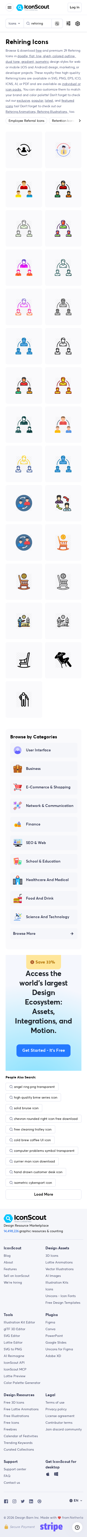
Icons (49, 1289)
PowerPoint (54, 1336)
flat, (32, 56)
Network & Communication (50, 806)
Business (33, 769)
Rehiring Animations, (21, 112)
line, (39, 56)
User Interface (38, 750)
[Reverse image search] (57, 23)
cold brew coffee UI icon (32, 1140)
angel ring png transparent (34, 1087)
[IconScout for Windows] (56, 1475)
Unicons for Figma (59, 1349)
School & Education (43, 861)
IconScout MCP (15, 1369)
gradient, (28, 62)
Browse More (24, 933)
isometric (42, 62)
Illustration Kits (56, 1282)
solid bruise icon (26, 1108)
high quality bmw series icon (35, 1097)
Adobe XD (53, 1356)
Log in (74, 7)
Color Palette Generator (22, 1383)
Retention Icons (63, 121)
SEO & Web (36, 843)
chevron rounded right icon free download (46, 1119)
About (8, 1262)
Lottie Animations (59, 1262)
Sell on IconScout (16, 1276)
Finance (33, 824)
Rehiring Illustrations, (53, 112)
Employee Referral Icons (26, 121)
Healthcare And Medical (47, 880)
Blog (7, 1256)
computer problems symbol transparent (44, 1151)
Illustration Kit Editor (19, 1322)
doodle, (23, 56)
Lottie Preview (15, 1376)
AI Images (53, 1276)
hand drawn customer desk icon (38, 1172)
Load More (43, 1194)
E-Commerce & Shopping (48, 787)
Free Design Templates (62, 1303)
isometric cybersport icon (33, 1183)
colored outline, (64, 56)
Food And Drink (40, 898)
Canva (50, 1329)
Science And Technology (47, 917)
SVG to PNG (13, 1349)
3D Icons (51, 1256)
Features (10, 1269)
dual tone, (13, 62)
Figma (50, 1322)
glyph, (48, 56)
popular (37, 100)
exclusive (23, 100)
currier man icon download (34, 1161)
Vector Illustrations (59, 1269)
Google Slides (55, 1342)
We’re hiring (13, 1282)
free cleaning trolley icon (33, 1129)
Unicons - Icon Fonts (60, 1296)
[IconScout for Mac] (47, 1475)
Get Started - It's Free (43, 1051)
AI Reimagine (14, 1356)
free (39, 50)
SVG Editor (12, 1336)
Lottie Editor (13, 1342)
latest (49, 100)
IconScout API (14, 1363)
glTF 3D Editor (14, 1329)
